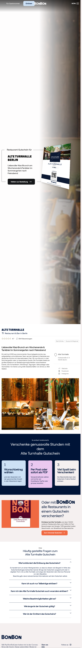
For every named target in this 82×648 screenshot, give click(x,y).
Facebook (64, 371)
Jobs (43, 647)
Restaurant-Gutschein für (19, 149)
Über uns (45, 645)
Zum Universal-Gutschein (53, 533)
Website (64, 368)
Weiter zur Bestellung (19, 182)
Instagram (64, 374)
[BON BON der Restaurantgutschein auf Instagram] (70, 645)
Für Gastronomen (13, 3)
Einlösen (29, 3)
